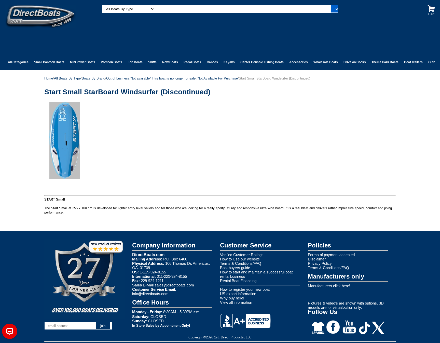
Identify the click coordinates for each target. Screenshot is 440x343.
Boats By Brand (93, 78)
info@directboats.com (150, 294)
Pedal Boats (192, 62)
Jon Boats (135, 62)
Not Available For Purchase (218, 78)
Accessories (298, 62)
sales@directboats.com (174, 285)
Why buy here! (232, 298)
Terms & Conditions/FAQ (240, 263)
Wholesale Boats (325, 62)
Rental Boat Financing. (238, 281)
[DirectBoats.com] (40, 16)
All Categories (18, 62)
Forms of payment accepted (331, 255)
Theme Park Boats (385, 62)
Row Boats (170, 62)
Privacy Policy (320, 263)
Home (48, 78)
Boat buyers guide (235, 268)
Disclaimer (317, 259)
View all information (236, 302)
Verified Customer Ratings (242, 255)
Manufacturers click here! (329, 286)
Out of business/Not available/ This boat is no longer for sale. (151, 78)
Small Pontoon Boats (49, 62)
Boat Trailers (413, 62)
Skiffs (152, 62)
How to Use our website (240, 259)
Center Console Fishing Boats (262, 62)
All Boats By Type (67, 78)
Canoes (212, 62)
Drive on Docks (354, 62)
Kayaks (229, 62)
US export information (238, 294)
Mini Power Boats (82, 62)
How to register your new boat (245, 289)
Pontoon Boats (111, 62)
